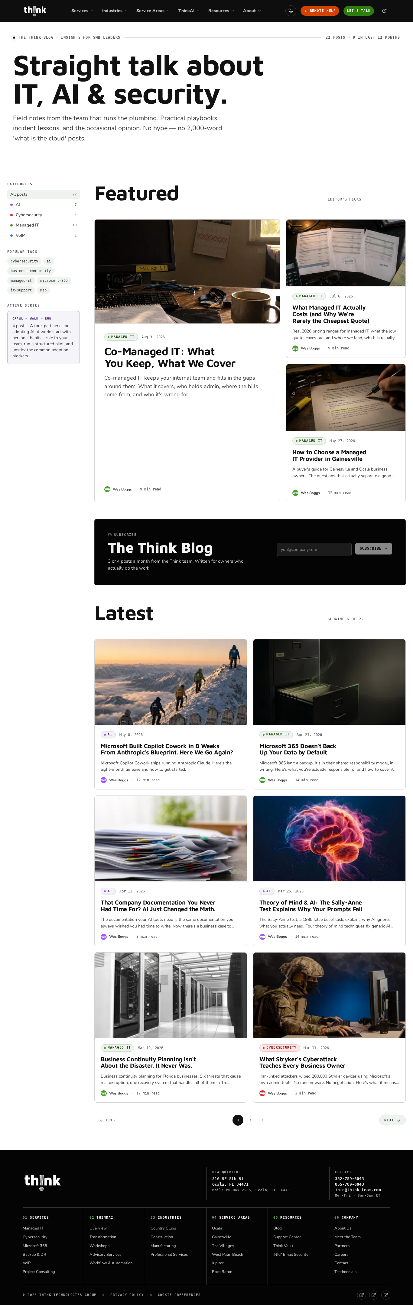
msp (43, 290)
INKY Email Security (290, 1254)
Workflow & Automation (110, 1263)
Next (389, 1120)
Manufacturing (163, 1246)
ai (49, 261)
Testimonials (345, 1271)
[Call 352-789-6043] (290, 10)
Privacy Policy (127, 1295)
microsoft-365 (54, 280)
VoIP (27, 1263)
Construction (162, 1237)
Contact (341, 1263)
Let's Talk (359, 11)
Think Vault (283, 1246)
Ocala (217, 1228)
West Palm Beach (227, 1254)
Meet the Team (347, 1237)
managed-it (21, 280)
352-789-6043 (349, 1178)
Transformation (102, 1237)
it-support (21, 290)
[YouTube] (385, 1295)
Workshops (99, 1246)
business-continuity (31, 271)
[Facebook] (361, 1295)
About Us (342, 1228)
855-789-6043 (349, 1184)
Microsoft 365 (35, 1246)
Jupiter (218, 1263)
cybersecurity (24, 261)
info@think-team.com (358, 1190)
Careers (341, 1254)
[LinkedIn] (373, 1295)
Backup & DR (34, 1254)
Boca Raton (222, 1271)
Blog (277, 1228)
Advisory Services (105, 1254)
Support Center (287, 1237)
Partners (342, 1246)
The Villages (223, 1246)
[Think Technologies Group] (35, 11)
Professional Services (169, 1254)
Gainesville (221, 1237)
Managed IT (33, 1228)
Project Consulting (39, 1271)
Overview (98, 1228)
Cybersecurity (35, 1237)
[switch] (384, 11)
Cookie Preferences (179, 1295)
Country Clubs (163, 1228)
